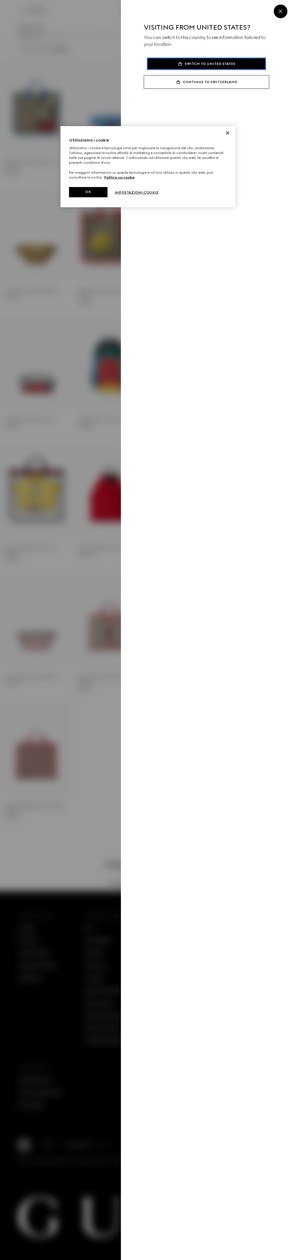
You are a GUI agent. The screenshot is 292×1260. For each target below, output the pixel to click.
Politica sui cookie (119, 177)
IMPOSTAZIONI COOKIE (137, 192)
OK (88, 192)
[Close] (280, 11)
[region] (148, 166)
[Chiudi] (227, 133)
